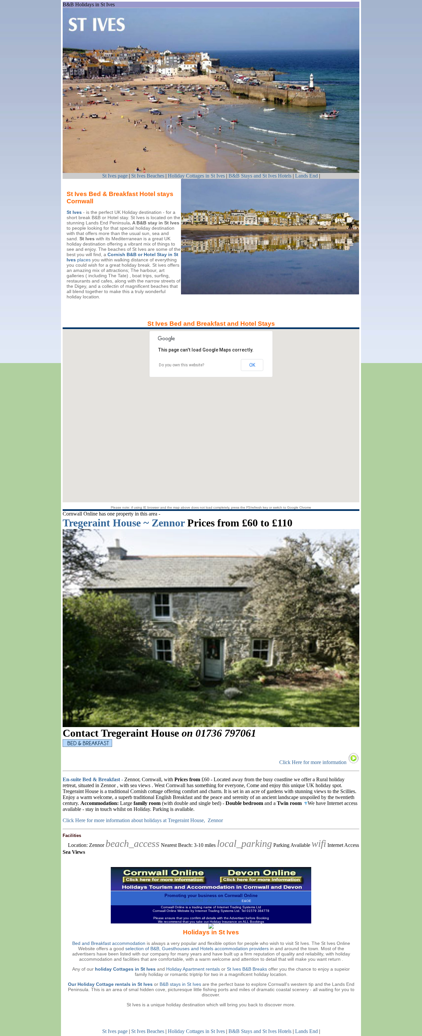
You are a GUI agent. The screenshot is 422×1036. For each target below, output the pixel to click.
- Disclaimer (228, 900)
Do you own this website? (181, 365)
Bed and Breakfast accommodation (108, 943)
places (83, 259)
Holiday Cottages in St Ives (196, 176)
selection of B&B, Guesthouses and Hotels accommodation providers (197, 948)
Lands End (306, 176)
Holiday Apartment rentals (193, 969)
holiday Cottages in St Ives (125, 969)
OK (252, 365)
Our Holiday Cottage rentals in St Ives (110, 984)
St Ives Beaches (147, 176)
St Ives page (115, 176)
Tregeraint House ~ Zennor (124, 523)
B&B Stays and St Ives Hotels (260, 176)
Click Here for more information (313, 762)
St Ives (74, 212)
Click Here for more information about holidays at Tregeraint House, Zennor (143, 820)
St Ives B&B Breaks (247, 969)
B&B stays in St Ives (180, 984)
